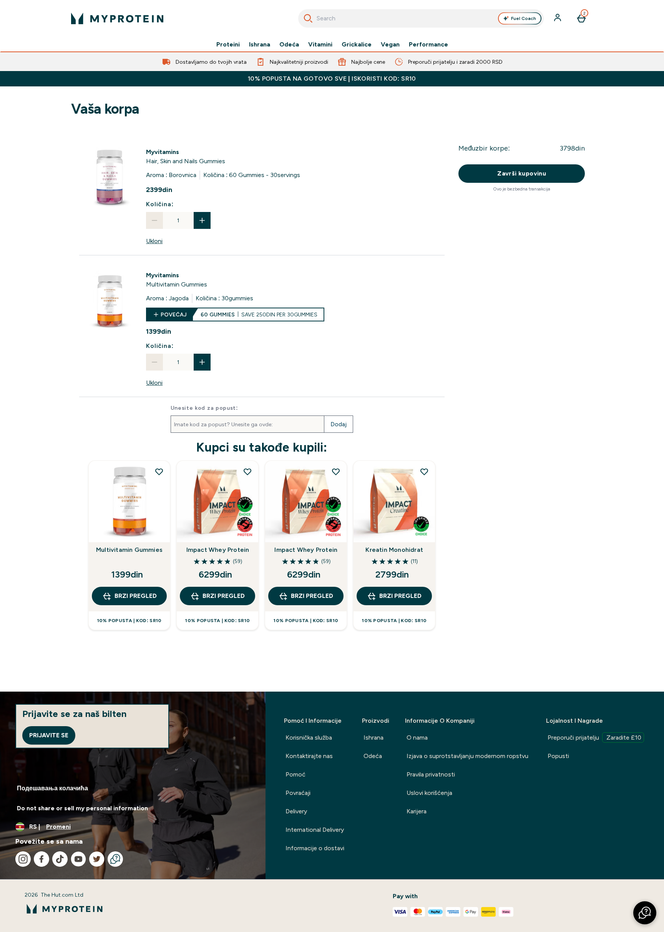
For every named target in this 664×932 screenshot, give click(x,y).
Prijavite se (48, 735)
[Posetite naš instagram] (23, 859)
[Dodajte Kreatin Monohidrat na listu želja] (424, 471)
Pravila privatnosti (431, 774)
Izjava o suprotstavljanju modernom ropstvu (467, 756)
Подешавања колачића (52, 788)
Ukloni (154, 241)
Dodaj (338, 424)
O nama (417, 737)
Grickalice (357, 44)
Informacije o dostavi (315, 848)
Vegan (390, 44)
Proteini (228, 44)
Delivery (296, 811)
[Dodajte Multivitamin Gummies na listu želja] (159, 471)
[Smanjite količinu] (154, 220)
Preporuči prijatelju (594, 737)
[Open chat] (115, 859)
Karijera (417, 811)
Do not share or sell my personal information (82, 808)
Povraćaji (298, 793)
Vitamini (320, 44)
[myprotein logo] (117, 18)
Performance (428, 44)
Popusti (558, 756)
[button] (644, 912)
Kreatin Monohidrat (394, 549)
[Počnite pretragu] (308, 18)
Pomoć (295, 774)
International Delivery (315, 829)
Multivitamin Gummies (129, 549)
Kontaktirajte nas (309, 756)
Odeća (289, 44)
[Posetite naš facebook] (41, 859)
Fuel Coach (523, 18)
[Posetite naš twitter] (97, 859)
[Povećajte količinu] (202, 220)
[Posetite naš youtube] (78, 859)
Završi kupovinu (521, 173)
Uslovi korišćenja (429, 793)
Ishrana (259, 44)
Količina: (159, 204)
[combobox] (421, 18)
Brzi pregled (136, 596)
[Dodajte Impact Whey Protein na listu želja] (247, 471)
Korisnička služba (309, 737)
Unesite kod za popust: (204, 408)
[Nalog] (558, 18)
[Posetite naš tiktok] (60, 859)
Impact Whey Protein (217, 549)
